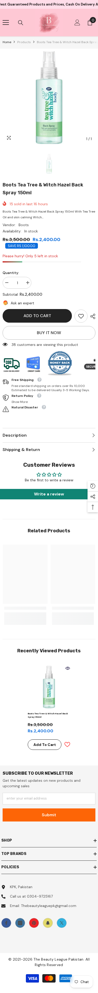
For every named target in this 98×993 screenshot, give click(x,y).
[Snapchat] (48, 923)
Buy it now (49, 332)
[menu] (6, 22)
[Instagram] (20, 923)
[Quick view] (68, 668)
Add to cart (37, 315)
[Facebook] (6, 923)
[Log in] (77, 22)
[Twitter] (62, 923)
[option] (49, 97)
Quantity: (11, 272)
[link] (81, 316)
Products (24, 42)
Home (7, 42)
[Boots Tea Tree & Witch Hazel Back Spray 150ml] (49, 687)
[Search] (21, 23)
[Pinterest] (34, 923)
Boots (24, 224)
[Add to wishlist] (67, 744)
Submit (49, 815)
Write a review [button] (49, 494)
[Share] (91, 316)
